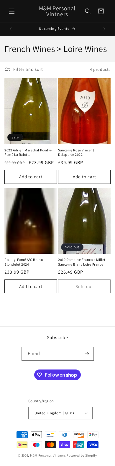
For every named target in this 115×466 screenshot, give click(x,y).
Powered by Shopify (82, 455)
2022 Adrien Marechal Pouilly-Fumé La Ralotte (28, 152)
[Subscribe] (86, 354)
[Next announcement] (104, 28)
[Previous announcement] (10, 28)
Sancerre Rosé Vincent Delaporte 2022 (76, 152)
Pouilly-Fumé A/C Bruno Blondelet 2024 (23, 261)
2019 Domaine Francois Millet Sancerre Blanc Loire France (82, 261)
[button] (11, 11)
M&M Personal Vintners (48, 455)
